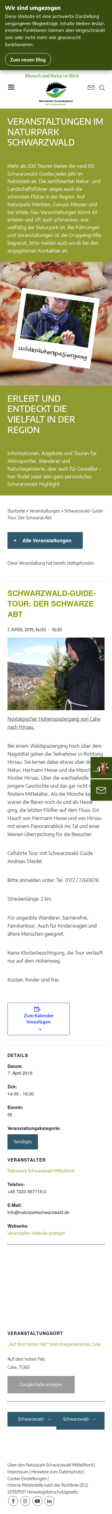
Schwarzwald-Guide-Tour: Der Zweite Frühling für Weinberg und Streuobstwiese (32, 1419)
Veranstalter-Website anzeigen (36, 1233)
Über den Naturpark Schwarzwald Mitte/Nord (50, 1464)
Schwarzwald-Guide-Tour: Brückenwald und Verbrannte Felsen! (76, 1419)
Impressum (18, 1471)
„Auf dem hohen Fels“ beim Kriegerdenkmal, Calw (54, 1344)
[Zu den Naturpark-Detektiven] (101, 768)
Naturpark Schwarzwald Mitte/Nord (41, 1170)
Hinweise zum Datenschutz (56, 1471)
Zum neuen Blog (28, 59)
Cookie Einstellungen (27, 1478)
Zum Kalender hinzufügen (39, 1018)
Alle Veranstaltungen (46, 540)
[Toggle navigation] (10, 89)
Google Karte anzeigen (41, 1384)
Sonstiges (23, 1141)
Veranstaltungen (44, 510)
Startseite (16, 510)
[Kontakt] (101, 790)
